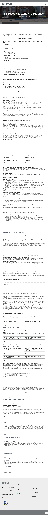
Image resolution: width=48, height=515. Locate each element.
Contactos (20, 489)
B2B (18, 495)
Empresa (19, 482)
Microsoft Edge (7, 384)
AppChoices (25, 397)
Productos (20, 484)
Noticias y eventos (21, 487)
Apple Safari (6, 382)
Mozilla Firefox (7, 381)
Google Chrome (7, 380)
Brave (6, 385)
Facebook (33, 496)
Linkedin (35, 496)
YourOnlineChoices (6, 393)
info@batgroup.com (36, 490)
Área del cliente (21, 493)
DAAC (39, 393)
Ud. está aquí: (6, 22)
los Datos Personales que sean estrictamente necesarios (23, 473)
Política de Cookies (37, 174)
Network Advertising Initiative (18, 393)
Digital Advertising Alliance (31, 393)
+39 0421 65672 (35, 488)
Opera (6, 386)
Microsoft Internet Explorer (9, 383)
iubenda (4, 473)
